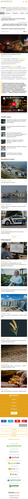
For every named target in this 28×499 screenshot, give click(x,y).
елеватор (13, 113)
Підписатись (23, 425)
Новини (2, 204)
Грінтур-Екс (3, 113)
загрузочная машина (21, 113)
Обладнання (15, 13)
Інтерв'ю (3, 288)
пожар (8, 113)
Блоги (2, 364)
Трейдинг (22, 13)
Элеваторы (3, 180)
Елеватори (8, 13)
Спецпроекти (4, 261)
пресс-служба (13, 66)
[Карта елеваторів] (14, 413)
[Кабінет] (14, 415)
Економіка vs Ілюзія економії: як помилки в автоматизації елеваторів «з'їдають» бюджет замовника (17, 9)
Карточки (3, 338)
